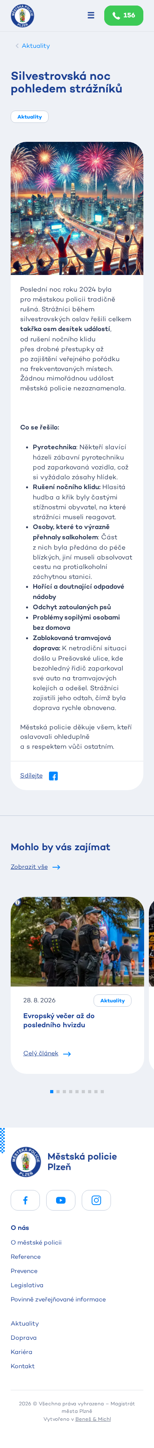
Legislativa (27, 1285)
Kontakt (23, 1366)
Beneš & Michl (93, 1419)
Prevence (24, 1271)
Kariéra (21, 1352)
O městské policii (36, 1242)
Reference (26, 1256)
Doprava (24, 1337)
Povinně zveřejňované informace (58, 1299)
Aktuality (25, 1323)
